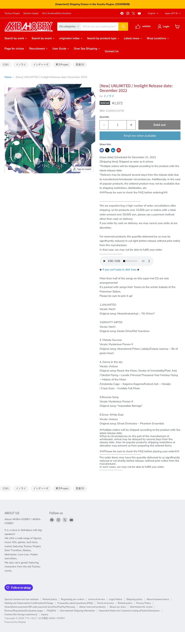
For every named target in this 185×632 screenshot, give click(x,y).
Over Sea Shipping (86, 48)
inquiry (44, 614)
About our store (117, 607)
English (151, 13)
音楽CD (80, 64)
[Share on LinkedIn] (113, 150)
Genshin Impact (30, 13)
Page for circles (14, 48)
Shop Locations (157, 38)
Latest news (132, 38)
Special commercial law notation (22, 599)
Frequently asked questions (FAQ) (75, 603)
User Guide (59, 48)
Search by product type (102, 38)
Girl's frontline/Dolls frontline (56, 13)
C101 (6, 64)
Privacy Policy (143, 603)
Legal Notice (115, 599)
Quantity (104, 117)
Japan (171, 13)
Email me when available (140, 136)
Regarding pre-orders (72, 599)
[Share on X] (107, 150)
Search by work (15, 38)
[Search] (123, 26)
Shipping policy (134, 599)
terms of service (96, 599)
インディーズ (40, 64)
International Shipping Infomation (77, 610)
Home (8, 77)
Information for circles (141, 607)
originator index (69, 38)
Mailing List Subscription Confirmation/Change (29, 603)
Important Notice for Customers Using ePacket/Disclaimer (129, 610)
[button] (164, 26)
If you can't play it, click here (119, 269)
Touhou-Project (12, 13)
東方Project (62, 64)
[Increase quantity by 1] (131, 124)
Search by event (42, 38)
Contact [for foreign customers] (21, 614)
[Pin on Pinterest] (119, 150)
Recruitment (37, 48)
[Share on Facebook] (102, 150)
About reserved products (92, 607)
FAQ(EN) (51, 610)
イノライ (21, 64)
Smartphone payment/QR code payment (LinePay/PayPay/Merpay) (40, 607)
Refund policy (50, 599)
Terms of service (105, 603)
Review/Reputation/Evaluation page (24, 610)
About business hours (158, 599)
